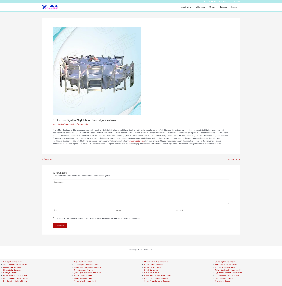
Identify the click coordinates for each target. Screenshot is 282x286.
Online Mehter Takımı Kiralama (227, 275)
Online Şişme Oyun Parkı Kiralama (87, 265)
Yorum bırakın (58, 124)
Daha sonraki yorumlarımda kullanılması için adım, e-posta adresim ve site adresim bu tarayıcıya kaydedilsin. (98, 218)
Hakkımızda (200, 7)
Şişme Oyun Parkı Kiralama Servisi (87, 273)
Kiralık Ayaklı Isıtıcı (151, 273)
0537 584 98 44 (233, 1)
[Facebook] (209, 1)
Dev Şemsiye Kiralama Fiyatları (15, 281)
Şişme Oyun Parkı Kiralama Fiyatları (87, 267)
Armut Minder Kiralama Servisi (15, 265)
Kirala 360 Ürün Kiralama (83, 262)
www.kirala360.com (136, 141)
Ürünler (212, 7)
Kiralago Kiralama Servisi (13, 262)
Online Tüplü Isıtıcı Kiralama (226, 262)
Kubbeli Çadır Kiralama (12, 267)
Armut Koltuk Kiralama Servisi (85, 281)
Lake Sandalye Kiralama (224, 278)
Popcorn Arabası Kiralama (225, 267)
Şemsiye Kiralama (10, 273)
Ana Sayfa (186, 7)
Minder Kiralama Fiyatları (83, 278)
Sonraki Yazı (234, 159)
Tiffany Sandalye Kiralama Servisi (228, 270)
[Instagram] (215, 1)
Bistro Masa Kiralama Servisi (226, 265)
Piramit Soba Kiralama (11, 270)
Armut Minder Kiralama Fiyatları (15, 278)
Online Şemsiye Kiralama (83, 270)
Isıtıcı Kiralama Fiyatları (83, 275)
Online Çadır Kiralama (152, 267)
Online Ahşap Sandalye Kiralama (157, 281)
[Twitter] (212, 1)
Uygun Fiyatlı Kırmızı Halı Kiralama (157, 275)
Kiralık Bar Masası (151, 270)
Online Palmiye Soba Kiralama (15, 275)
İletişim (234, 7)
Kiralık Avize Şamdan (223, 281)
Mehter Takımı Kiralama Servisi (156, 262)
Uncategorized (71, 124)
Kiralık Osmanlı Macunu (153, 265)
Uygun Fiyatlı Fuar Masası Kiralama (228, 273)
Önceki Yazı (47, 159)
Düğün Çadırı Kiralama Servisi (156, 278)
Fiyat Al (223, 7)
